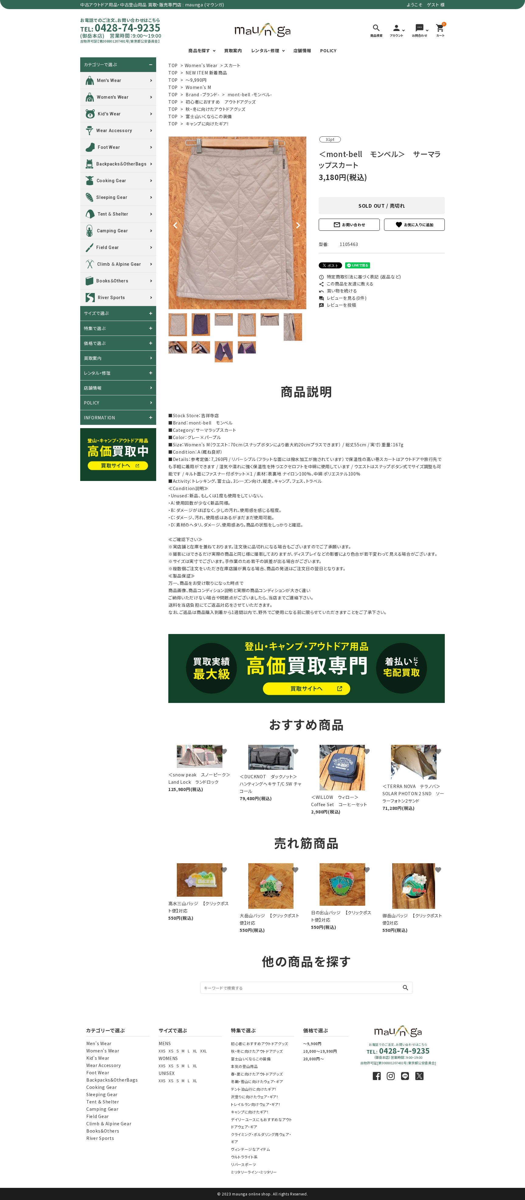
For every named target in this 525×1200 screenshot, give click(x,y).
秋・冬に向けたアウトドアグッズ (215, 109)
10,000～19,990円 (320, 1051)
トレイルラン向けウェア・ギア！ (256, 1104)
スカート (232, 65)
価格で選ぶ (95, 343)
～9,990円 (196, 80)
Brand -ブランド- (202, 94)
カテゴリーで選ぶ (100, 64)
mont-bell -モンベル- (250, 94)
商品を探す (199, 50)
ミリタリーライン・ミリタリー (254, 1171)
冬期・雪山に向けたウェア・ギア (257, 1081)
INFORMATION (99, 417)
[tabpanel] (237, 222)
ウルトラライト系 (244, 1156)
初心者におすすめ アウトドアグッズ (221, 102)
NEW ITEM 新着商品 (206, 73)
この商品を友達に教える (346, 284)
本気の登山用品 (244, 1066)
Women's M (198, 87)
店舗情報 (302, 50)
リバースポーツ (243, 1164)
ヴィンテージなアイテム (250, 1149)
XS (171, 1050)
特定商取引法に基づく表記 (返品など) (360, 277)
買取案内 (233, 50)
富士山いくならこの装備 (209, 116)
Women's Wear (201, 65)
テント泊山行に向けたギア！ (254, 1089)
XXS (162, 1050)
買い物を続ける (338, 291)
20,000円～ (313, 1058)
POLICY (328, 50)
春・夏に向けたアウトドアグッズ (257, 1073)
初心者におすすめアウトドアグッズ (259, 1043)
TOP (173, 65)
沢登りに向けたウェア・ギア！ (255, 1096)
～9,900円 (312, 1043)
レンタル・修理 (265, 50)
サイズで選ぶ (96, 313)
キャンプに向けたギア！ (207, 124)
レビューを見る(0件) (342, 298)
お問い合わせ (349, 224)
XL (195, 1050)
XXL (203, 1050)
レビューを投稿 (337, 305)
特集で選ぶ (95, 328)
